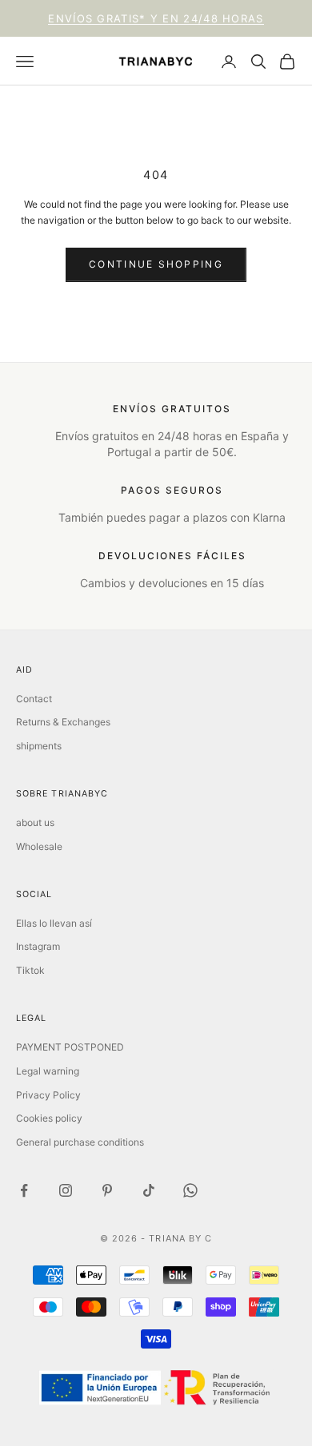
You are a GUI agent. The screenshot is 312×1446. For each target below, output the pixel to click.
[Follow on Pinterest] (107, 1190)
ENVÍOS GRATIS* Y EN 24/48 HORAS (155, 18)
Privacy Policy (48, 1095)
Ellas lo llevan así (54, 923)
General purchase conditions (80, 1142)
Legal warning (47, 1071)
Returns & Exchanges (63, 722)
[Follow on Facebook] (24, 1190)
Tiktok (30, 970)
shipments (39, 746)
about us (35, 822)
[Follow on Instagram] (66, 1190)
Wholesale (39, 846)
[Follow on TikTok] (149, 1190)
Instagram (38, 946)
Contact (34, 699)
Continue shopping (156, 264)
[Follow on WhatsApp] (190, 1190)
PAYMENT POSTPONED (70, 1047)
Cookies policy (49, 1118)
